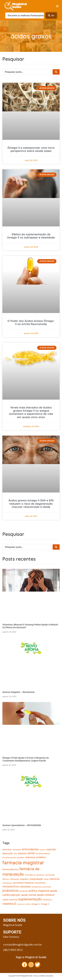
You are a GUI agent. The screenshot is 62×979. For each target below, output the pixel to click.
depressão (7, 853)
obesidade (25, 886)
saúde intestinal (9, 899)
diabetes (22, 853)
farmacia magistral (23, 862)
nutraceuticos (10, 886)
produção (23, 891)
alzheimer (7, 849)
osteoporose (37, 887)
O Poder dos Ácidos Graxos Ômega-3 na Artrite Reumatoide (31, 322)
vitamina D (9, 903)
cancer (42, 849)
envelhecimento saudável (13, 857)
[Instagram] (31, 964)
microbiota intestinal (23, 882)
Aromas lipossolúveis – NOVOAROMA (21, 825)
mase (46, 879)
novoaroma (39, 883)
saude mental (28, 895)
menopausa (7, 883)
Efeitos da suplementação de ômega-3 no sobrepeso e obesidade (31, 236)
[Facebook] (24, 964)
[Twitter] (37, 964)
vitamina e (21, 904)
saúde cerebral (45, 894)
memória (54, 879)
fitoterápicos (30, 875)
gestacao (40, 875)
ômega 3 (45, 904)
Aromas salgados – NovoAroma (18, 692)
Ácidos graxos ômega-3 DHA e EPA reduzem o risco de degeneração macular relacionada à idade (31, 503)
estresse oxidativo (35, 857)
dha (15, 853)
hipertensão (50, 875)
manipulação (36, 879)
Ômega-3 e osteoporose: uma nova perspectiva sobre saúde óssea (31, 149)
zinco (28, 904)
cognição (51, 849)
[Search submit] (56, 72)
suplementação (30, 899)
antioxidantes (30, 849)
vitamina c (47, 899)
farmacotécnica (10, 869)
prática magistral (39, 890)
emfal (31, 853)
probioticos (10, 890)
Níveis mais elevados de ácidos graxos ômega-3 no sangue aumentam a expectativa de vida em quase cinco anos (31, 412)
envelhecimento (43, 853)
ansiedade (17, 849)
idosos (5, 879)
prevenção (46, 887)
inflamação (14, 879)
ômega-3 (36, 904)
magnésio (24, 879)
